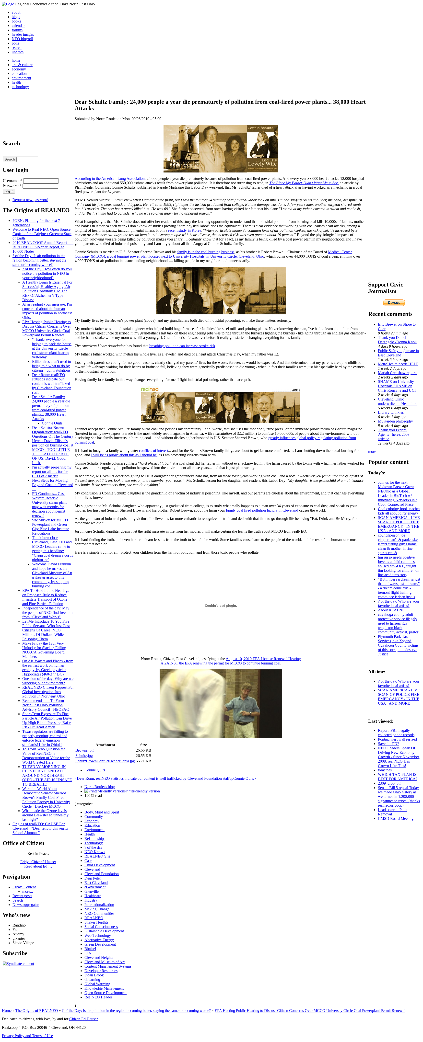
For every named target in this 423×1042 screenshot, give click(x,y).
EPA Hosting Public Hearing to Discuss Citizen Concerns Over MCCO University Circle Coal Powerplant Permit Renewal (46, 328)
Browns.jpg (84, 750)
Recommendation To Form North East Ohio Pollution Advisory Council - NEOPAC (45, 704)
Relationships (94, 838)
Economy (91, 821)
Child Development (99, 865)
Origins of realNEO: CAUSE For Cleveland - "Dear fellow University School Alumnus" (40, 828)
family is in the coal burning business (205, 252)
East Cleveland (96, 883)
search (17, 48)
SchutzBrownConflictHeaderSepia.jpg (105, 761)
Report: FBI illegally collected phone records (396, 732)
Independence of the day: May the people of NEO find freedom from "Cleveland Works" (47, 612)
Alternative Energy (99, 940)
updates (18, 52)
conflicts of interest (153, 450)
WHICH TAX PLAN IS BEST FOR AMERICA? (397, 776)
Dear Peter (92, 878)
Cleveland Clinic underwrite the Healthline (397, 401)
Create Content (24, 887)
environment (21, 78)
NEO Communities (99, 913)
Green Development (100, 944)
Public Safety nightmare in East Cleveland (398, 353)
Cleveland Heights (98, 957)
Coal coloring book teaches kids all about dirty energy (399, 511)
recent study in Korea (184, 230)
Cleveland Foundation (101, 874)
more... (27, 891)
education (19, 73)
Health (89, 834)
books (16, 21)
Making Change (96, 909)
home (16, 60)
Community (93, 816)
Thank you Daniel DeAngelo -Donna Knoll (397, 339)
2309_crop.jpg (389, 783)
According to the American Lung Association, (110, 178)
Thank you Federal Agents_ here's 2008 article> (394, 434)
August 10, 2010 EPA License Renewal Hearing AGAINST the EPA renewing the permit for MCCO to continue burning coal (231, 661)
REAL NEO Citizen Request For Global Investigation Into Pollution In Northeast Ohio (48, 691)
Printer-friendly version (142, 791)
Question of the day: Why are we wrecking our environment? (47, 680)
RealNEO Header (98, 997)
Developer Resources (101, 971)
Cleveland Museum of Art (104, 962)
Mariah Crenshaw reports (397, 373)
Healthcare (92, 896)
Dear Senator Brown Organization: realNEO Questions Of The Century (52, 431)
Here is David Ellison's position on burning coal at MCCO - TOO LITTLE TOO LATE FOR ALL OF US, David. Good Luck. (52, 452)
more (372, 451)
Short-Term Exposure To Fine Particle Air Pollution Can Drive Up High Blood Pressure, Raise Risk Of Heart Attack (47, 720)
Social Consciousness (101, 927)
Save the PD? (388, 744)
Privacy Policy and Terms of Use (27, 1036)
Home (7, 1010)
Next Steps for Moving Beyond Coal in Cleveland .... (52, 484)
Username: (12, 181)
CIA (87, 953)
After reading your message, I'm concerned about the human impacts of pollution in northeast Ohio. (47, 311)
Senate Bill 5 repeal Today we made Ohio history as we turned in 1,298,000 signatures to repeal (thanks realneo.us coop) (399, 796)
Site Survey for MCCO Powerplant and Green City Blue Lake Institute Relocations (50, 526)
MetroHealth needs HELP (398, 364)
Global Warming (97, 984)
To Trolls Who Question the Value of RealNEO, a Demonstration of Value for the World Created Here (46, 755)
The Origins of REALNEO (36, 1010)
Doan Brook (94, 975)
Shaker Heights (96, 922)
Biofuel (90, 949)
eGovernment (95, 887)
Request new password (30, 200)
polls (15, 43)
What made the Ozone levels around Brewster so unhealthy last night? (45, 815)
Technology (93, 843)
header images (23, 34)
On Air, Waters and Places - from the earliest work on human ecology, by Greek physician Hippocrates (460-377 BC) (47, 667)
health (16, 82)
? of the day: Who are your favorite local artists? (398, 603)
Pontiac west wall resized (397, 739)
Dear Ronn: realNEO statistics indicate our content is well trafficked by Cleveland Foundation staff (51, 383)
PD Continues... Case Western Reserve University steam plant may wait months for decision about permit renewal (49, 505)
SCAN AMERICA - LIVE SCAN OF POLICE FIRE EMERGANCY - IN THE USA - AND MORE (399, 524)
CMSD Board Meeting (395, 818)
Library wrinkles (391, 412)
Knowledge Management (104, 988)
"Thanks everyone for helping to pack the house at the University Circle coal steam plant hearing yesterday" (51, 348)
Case (88, 861)
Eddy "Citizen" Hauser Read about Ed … (38, 864)
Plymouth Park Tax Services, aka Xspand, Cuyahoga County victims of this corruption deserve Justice (398, 645)
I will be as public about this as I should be (124, 455)
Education (92, 825)
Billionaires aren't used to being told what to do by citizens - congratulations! (51, 365)
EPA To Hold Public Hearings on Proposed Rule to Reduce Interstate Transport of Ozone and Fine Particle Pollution (45, 597)
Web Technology (97, 935)
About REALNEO (393, 610)
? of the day (93, 847)
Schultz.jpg (84, 756)
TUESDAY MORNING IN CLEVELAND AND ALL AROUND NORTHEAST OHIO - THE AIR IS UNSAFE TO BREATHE (47, 775)
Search (17, 900)
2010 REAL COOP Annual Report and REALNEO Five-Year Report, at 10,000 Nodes (42, 246)
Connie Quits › (244, 778)
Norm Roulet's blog (99, 787)
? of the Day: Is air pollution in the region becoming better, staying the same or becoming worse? (39, 260)
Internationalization (99, 905)
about (16, 12)
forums (17, 30)
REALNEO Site (97, 856)
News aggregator (25, 905)
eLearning (92, 979)
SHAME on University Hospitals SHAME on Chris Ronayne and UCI (397, 385)
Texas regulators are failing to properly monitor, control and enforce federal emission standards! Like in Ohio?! (45, 738)
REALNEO (93, 918)
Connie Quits (52, 423)
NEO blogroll (22, 39)
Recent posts (22, 896)
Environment (94, 830)
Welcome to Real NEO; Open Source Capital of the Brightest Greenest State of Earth (41, 233)
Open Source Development (105, 993)
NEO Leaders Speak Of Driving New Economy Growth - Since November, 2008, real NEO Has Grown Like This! (399, 757)
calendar (18, 25)
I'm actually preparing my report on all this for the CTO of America (51, 471)
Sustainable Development (104, 931)
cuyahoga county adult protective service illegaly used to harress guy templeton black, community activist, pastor (398, 623)
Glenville (91, 891)
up (231, 778)
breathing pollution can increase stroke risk (182, 346)
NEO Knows (94, 852)
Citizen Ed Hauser (83, 1019)
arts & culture (22, 65)
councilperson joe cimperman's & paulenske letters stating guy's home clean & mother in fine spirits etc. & (398, 544)
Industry (90, 900)
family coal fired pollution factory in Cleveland (261, 510)
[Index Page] (8, 4)
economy (19, 69)
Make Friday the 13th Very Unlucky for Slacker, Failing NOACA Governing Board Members (44, 650)
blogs (16, 17)
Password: (12, 186)
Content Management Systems (107, 966)
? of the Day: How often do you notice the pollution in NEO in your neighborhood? (47, 273)
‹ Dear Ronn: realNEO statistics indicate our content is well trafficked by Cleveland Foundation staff (152, 778)
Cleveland (92, 869)
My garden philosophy (395, 421)
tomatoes (385, 770)
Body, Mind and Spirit (101, 812)
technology (20, 87)
